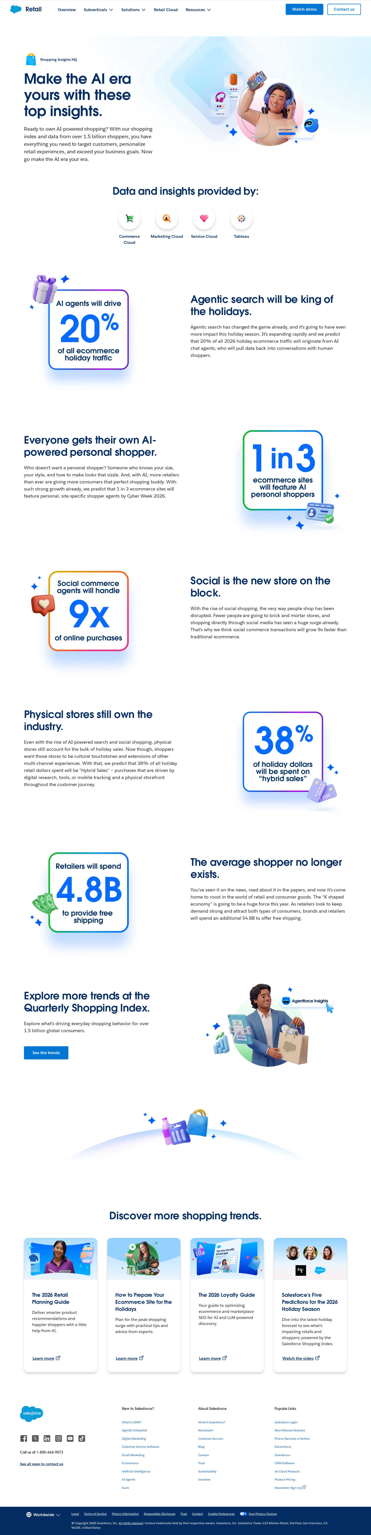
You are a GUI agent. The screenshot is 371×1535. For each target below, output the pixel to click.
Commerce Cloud (129, 239)
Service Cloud (204, 236)
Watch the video (298, 1358)
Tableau (241, 236)
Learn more (43, 1358)
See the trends (46, 1052)
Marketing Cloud (167, 236)
